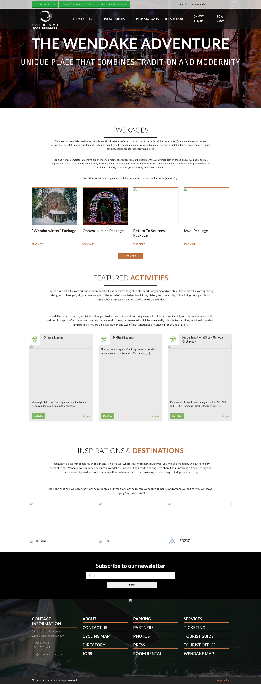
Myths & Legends (124, 337)
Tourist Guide (45, 4)
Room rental (147, 653)
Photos (141, 636)
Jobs (87, 653)
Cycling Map (96, 636)
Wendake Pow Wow (113, 4)
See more (130, 256)
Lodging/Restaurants (144, 19)
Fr (186, 4)
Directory (94, 645)
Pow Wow (220, 19)
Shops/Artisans (174, 19)
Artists (94, 19)
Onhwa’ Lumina (199, 19)
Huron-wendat (198, 4)
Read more (38, 244)
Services (193, 619)
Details (38, 415)
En (181, 4)
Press (139, 645)
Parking (142, 619)
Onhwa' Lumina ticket (77, 4)
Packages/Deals (114, 19)
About (90, 619)
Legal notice (223, 680)
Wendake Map (199, 653)
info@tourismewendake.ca (47, 654)
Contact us (95, 627)
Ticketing (194, 627)
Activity (78, 19)
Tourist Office (200, 645)
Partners (143, 627)
